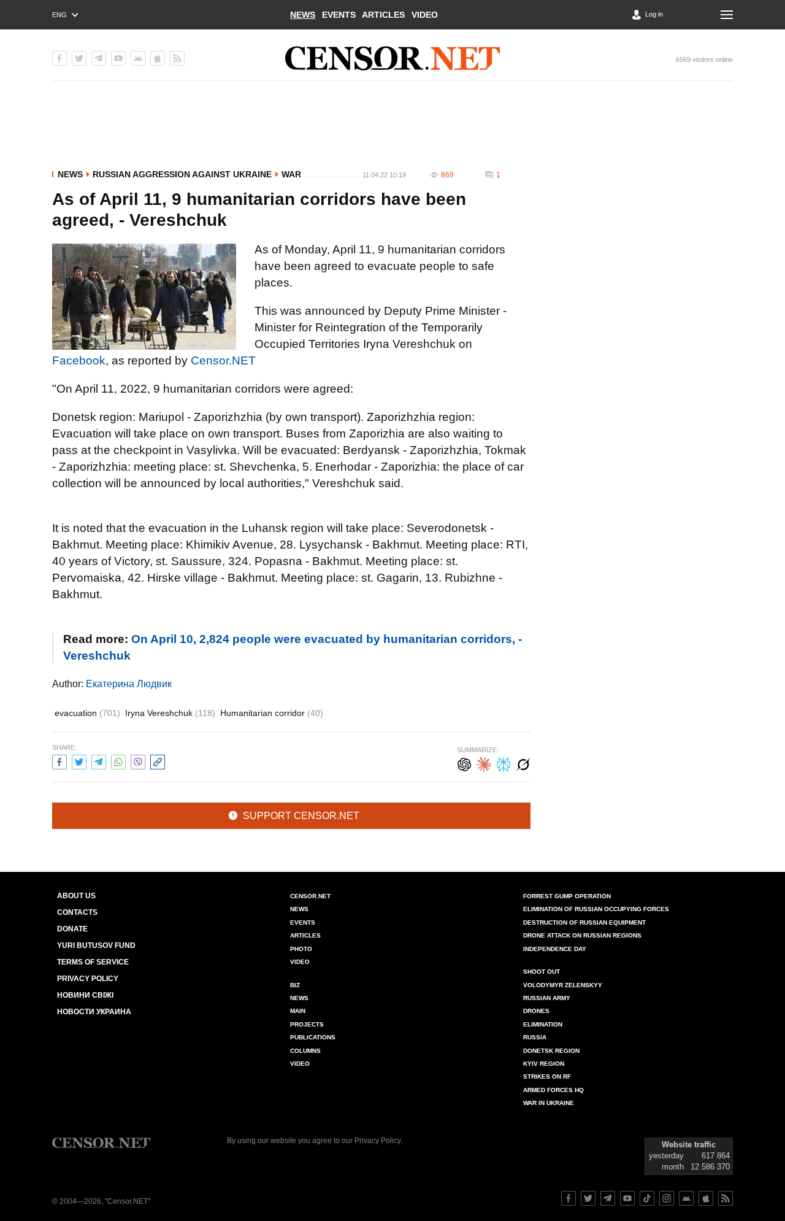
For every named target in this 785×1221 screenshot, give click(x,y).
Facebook (78, 360)
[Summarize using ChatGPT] (464, 763)
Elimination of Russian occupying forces (596, 909)
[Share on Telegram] (98, 760)
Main (297, 1010)
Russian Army (546, 998)
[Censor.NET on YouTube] (118, 58)
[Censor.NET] (392, 58)
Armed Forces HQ (553, 1090)
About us (76, 896)
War (291, 174)
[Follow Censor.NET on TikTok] (647, 1198)
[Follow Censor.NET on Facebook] (568, 1198)
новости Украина (94, 1011)
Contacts (77, 912)
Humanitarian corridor (271, 713)
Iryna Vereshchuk (170, 713)
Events (339, 15)
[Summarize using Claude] (484, 763)
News (302, 15)
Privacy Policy (87, 978)
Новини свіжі (85, 995)
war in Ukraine (548, 1103)
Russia (534, 1037)
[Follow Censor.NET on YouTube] (627, 1198)
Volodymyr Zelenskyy (562, 985)
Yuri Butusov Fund (96, 945)
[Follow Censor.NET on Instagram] (666, 1198)
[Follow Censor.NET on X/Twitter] (588, 1198)
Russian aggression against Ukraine (182, 174)
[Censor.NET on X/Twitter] (79, 58)
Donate (72, 929)
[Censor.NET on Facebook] (59, 58)
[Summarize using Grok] (523, 763)
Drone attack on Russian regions (582, 935)
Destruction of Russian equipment (584, 922)
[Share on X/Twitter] (79, 760)
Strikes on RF (547, 1076)
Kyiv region (543, 1063)
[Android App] (138, 58)
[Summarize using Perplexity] (503, 763)
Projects (307, 1024)
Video (425, 15)
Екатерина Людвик (129, 684)
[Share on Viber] (138, 760)
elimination (542, 1024)
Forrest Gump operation (567, 896)
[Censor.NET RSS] (177, 58)
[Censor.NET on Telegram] (98, 58)
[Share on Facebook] (59, 760)
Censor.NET (223, 360)
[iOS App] (157, 58)
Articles (383, 15)
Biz (295, 985)
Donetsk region (551, 1050)
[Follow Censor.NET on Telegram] (607, 1198)
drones (536, 1010)
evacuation (87, 713)
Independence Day (554, 949)
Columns (305, 1050)
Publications (312, 1037)
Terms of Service (93, 962)
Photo (301, 949)
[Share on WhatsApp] (118, 760)
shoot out (541, 971)
